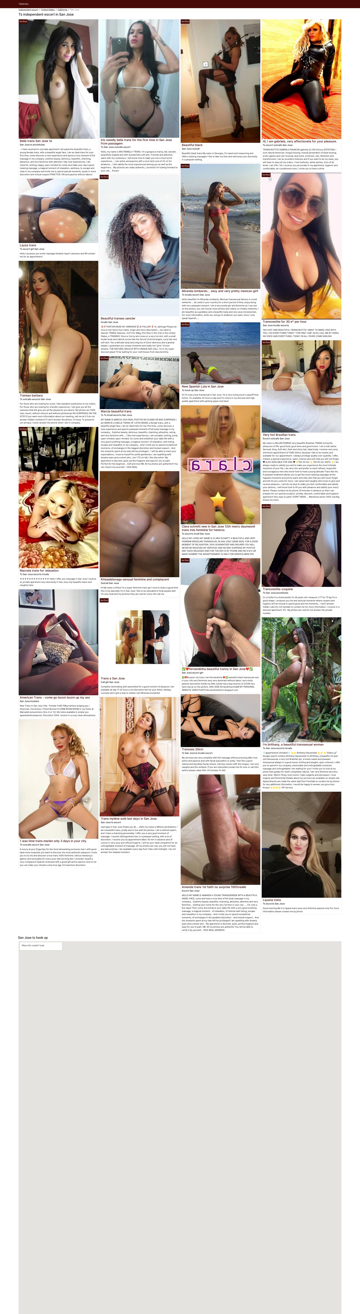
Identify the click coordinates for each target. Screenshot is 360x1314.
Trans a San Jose (113, 678)
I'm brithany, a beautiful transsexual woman (293, 744)
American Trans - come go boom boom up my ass (55, 697)
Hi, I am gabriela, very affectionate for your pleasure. (300, 141)
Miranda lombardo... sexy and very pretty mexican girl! (220, 291)
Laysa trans (28, 245)
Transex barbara (31, 395)
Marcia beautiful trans (116, 411)
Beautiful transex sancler (118, 318)
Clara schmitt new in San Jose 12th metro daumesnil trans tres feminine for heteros (218, 528)
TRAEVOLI (24, 4)
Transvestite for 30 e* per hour (285, 321)
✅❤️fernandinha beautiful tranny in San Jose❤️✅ (217, 669)
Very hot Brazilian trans (279, 435)
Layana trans (272, 900)
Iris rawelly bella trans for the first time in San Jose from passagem (136, 141)
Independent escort (28, 9)
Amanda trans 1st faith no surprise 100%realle (214, 887)
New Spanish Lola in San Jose (203, 386)
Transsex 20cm (192, 749)
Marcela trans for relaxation (39, 570)
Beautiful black (192, 145)
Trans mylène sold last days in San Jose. (129, 818)
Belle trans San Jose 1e (36, 141)
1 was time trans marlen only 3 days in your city (53, 841)
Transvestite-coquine (278, 589)
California (62, 9)
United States (48, 9)
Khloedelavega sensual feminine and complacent (135, 579)
